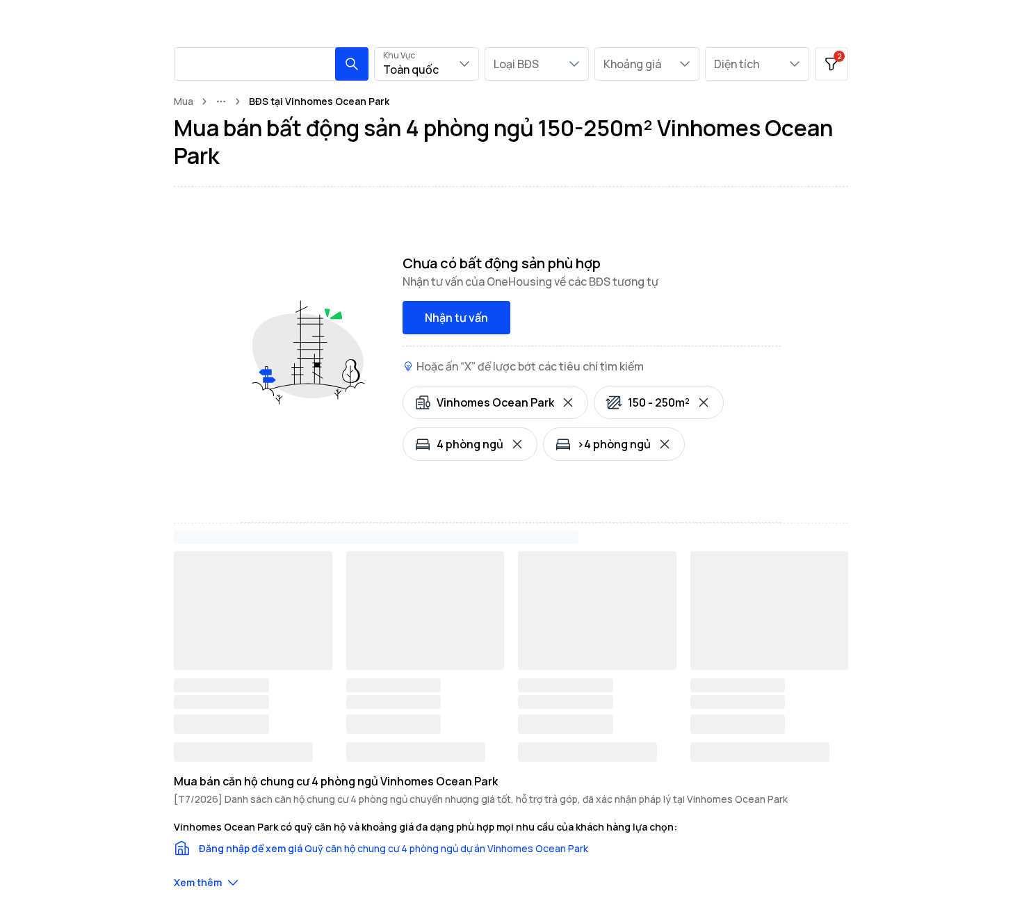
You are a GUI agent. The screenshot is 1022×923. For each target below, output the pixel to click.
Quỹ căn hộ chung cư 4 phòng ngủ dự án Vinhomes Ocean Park (446, 848)
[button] (351, 64)
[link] (319, 101)
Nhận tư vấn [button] (456, 317)
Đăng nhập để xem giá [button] (250, 848)
